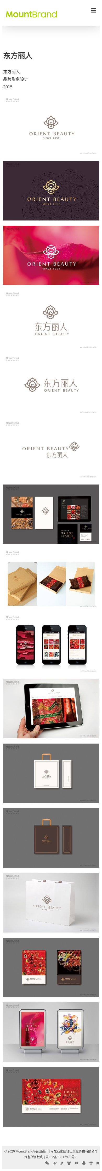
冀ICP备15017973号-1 (62, 1157)
